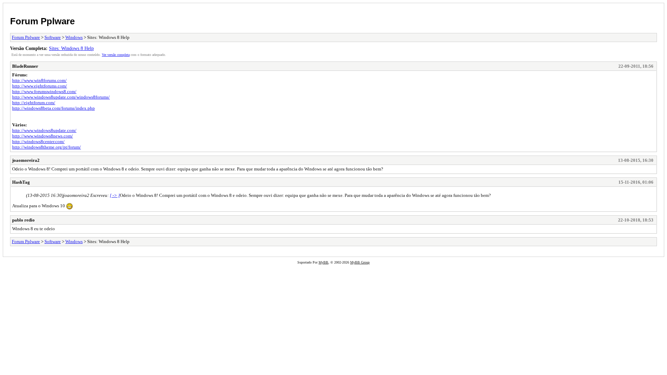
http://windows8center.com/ (38, 141)
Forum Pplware (42, 21)
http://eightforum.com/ (33, 102)
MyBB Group (360, 262)
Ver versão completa (116, 55)
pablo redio (23, 220)
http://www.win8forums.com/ (39, 80)
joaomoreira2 (26, 160)
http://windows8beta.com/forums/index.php (53, 108)
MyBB (323, 262)
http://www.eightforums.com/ (39, 86)
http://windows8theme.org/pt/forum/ (46, 147)
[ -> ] (115, 195)
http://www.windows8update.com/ (44, 130)
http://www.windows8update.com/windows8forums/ (61, 97)
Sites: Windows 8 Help (71, 48)
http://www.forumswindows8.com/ (44, 91)
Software (52, 37)
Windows (74, 37)
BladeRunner (25, 66)
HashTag (21, 182)
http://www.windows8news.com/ (42, 136)
